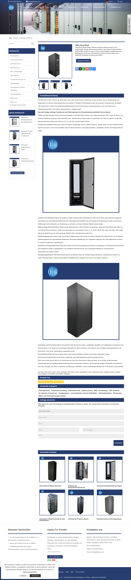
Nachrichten (72, 7)
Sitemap (60, 572)
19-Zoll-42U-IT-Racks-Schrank (50, 486)
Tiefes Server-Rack (46, 382)
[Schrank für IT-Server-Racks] (81, 502)
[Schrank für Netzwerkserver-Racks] (109, 469)
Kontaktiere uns (115, 7)
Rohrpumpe (14, 98)
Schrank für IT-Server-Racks (78, 519)
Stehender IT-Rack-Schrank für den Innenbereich (27, 133)
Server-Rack (58, 382)
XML (72, 572)
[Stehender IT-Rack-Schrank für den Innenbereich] (52, 502)
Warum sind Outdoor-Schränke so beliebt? (23, 543)
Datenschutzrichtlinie (30, 572)
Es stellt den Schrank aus (26, 38)
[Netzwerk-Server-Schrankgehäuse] (109, 502)
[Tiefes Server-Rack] (43, 85)
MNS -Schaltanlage (16, 71)
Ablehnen (23, 575)
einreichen (118, 443)
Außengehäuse (15, 56)
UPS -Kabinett (14, 75)
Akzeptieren (35, 575)
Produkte (60, 7)
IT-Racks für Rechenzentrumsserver (76, 486)
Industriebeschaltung (16, 59)
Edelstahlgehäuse (15, 94)
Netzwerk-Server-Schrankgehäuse (109, 519)
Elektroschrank (14, 67)
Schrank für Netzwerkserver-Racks (26, 147)
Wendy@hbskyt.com (97, 552)
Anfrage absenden (99, 7)
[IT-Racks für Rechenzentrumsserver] (81, 469)
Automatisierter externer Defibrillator (17, 89)
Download (84, 7)
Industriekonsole (15, 63)
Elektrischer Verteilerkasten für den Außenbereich (26, 120)
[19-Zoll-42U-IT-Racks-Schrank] (52, 469)
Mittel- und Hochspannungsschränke (18, 103)
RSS (67, 572)
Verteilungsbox (14, 83)
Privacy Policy (80, 572)
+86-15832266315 (94, 545)
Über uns (49, 7)
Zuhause (38, 7)
